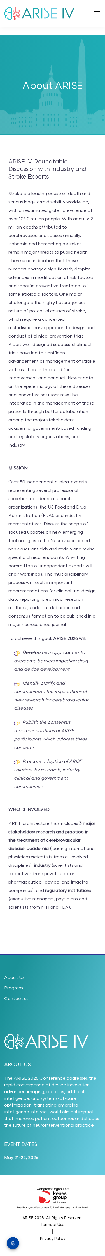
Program (13, 988)
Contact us (16, 998)
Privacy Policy (52, 1238)
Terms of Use (52, 1224)
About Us (14, 977)
